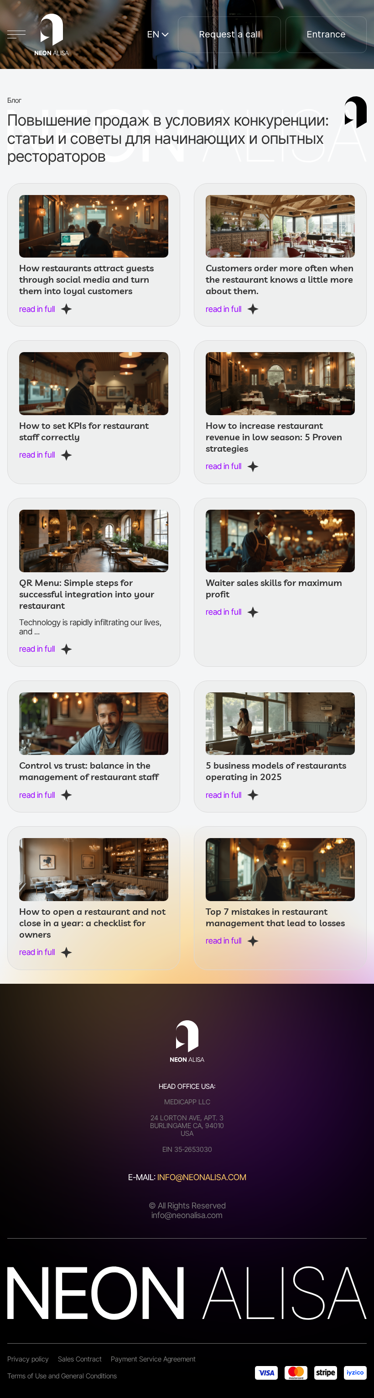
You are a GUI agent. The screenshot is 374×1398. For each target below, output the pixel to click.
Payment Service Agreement (153, 1359)
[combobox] (158, 34)
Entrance (326, 34)
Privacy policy (28, 1359)
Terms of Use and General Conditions (62, 1376)
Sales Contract (80, 1359)
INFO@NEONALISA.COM (201, 1177)
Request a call (229, 34)
